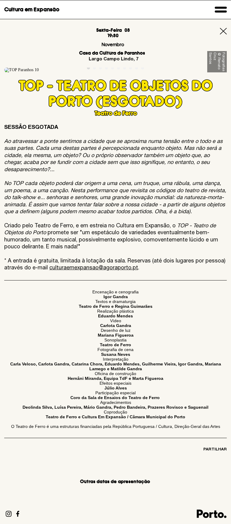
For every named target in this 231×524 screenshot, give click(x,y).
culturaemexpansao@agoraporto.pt (93, 267)
